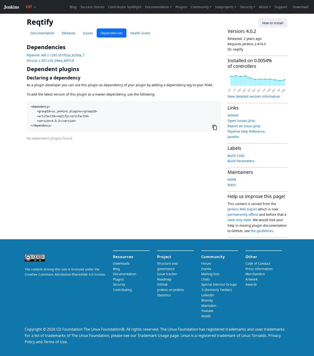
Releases (69, 33)
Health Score (140, 33)
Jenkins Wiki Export (242, 209)
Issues (88, 33)
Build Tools (236, 155)
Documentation (42, 33)
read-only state (239, 220)
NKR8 (232, 179)
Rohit (232, 185)
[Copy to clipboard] (215, 127)
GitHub (233, 115)
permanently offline (243, 214)
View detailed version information (254, 96)
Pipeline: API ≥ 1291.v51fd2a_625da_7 (56, 55)
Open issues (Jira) (241, 120)
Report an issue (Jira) (244, 126)
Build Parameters (241, 161)
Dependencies (111, 33)
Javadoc (233, 136)
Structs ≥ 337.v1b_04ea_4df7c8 (50, 60)
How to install (272, 23)
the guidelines (262, 231)
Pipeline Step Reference (246, 131)
